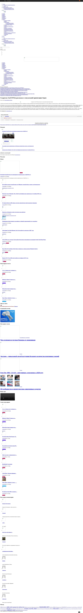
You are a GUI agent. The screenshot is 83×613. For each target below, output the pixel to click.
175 (10, 281)
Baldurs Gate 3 (34, 607)
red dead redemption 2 (66, 608)
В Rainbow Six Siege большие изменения (36, 124)
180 (10, 290)
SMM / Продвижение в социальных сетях (9, 215)
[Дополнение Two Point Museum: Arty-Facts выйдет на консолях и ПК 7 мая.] (4, 228)
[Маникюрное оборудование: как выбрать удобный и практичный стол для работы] (4, 219)
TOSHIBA (5, 610)
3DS (2, 607)
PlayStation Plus (47, 608)
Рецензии (3, 18)
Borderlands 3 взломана (7, 464)
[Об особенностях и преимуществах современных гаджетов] (10, 386)
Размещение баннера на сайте (9, 9)
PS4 (56, 608)
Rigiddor (3, 560)
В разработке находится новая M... (9, 445)
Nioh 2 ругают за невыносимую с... (9, 454)
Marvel (12, 608)
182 (10, 272)
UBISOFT (11, 610)
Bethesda (37, 607)
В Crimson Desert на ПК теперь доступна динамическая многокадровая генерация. (13, 90)
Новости (3, 14)
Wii (20, 610)
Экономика (6, 34)
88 (9, 447)
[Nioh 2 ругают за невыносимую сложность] (4, 453)
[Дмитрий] (2, 117)
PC (2, 206)
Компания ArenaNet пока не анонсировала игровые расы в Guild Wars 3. (12, 87)
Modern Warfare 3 (19, 608)
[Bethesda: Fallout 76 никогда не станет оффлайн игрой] (4, 277)
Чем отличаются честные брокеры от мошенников (17, 340)
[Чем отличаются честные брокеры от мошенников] (10, 337)
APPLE (21, 607)
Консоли (3, 17)
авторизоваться (17, 154)
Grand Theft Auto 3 (69, 607)
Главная (3, 13)
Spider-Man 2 (76, 608)
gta (73, 607)
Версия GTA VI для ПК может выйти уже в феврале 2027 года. (10, 95)
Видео (3, 36)
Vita (17, 610)
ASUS (25, 607)
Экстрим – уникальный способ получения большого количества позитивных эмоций (29, 356)
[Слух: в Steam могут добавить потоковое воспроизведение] (4, 268)
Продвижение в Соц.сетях (8, 30)
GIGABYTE (64, 607)
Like (11, 100)
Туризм (5, 25)
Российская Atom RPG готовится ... (9, 491)
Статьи (3, 19)
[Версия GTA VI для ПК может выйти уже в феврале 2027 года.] (4, 256)
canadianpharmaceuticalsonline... (7, 551)
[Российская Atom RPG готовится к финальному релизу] (4, 489)
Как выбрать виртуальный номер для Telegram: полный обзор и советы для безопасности (15, 88)
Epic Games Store (59, 607)
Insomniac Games (3, 608)
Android (15, 607)
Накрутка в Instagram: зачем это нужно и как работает (9, 91)
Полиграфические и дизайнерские (10, 32)
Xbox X (26, 610)
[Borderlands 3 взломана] (4, 462)
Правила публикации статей (9, 8)
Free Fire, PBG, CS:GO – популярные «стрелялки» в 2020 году (21, 373)
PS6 (60, 608)
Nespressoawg (4, 589)
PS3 (51, 608)
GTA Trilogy (76, 607)
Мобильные (4, 301)
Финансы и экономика (8, 28)
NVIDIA (27, 608)
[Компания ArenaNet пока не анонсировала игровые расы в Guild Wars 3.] (2, 129)
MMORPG (4, 16)
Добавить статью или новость (7, 7)
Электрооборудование (9, 23)
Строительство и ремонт (8, 24)
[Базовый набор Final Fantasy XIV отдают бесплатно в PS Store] (4, 434)
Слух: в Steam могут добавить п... (9, 270)
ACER (5, 607)
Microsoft (14, 608)
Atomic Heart (30, 607)
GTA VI (79, 607)
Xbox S (23, 610)
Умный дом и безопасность (8, 26)
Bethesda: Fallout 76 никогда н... (9, 279)
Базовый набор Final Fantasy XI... (9, 436)
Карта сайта (6, 6)
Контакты (4, 5)
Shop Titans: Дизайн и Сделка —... (9, 297)
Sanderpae (4, 570)
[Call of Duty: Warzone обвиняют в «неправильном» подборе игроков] (4, 471)
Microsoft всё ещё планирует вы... (9, 288)
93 (9, 493)
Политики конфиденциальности (9, 38)
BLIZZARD (44, 607)
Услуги (5, 27)
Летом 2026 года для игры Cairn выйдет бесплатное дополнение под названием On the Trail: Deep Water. (17, 93)
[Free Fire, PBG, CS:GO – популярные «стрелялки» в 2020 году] (10, 370)
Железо (3, 15)
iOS (8, 608)
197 (10, 299)
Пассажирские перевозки (8, 29)
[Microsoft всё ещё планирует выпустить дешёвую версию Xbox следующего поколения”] (4, 425)
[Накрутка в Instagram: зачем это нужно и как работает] (4, 210)
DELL (54, 607)
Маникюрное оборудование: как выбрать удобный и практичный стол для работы (19, 221)
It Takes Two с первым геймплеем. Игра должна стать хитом (13, 124)
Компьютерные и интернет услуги (8, 188)
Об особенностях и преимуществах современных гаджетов (20, 389)
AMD (9, 607)
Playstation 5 (43, 608)
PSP (62, 608)
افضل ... (3, 522)
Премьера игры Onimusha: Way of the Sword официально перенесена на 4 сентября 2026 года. (15, 89)
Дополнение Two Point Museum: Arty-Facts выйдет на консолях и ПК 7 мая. (18, 230)
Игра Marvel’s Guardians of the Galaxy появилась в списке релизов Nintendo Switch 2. (14, 94)
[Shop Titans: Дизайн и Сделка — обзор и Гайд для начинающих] (4, 480)
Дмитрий (6, 100)
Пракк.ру (16, 306)
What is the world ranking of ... (7, 532)
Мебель (5, 21)
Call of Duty (51, 607)
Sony (73, 608)
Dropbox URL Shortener (6, 503)
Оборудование (6, 22)
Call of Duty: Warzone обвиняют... (9, 473)
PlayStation (39, 608)
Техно (5, 35)
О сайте (3, 4)
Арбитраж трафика (7, 20)
